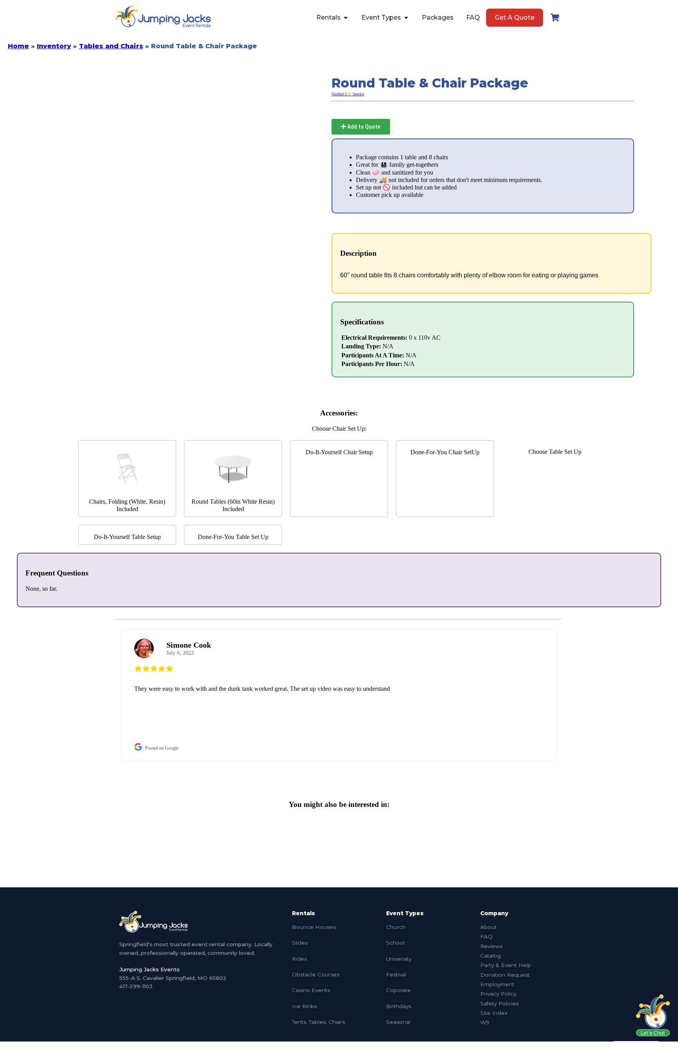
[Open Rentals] (346, 17)
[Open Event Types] (406, 17)
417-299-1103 (136, 986)
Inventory (54, 46)
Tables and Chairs (111, 46)
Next (568, 695)
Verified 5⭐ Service (348, 94)
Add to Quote (363, 126)
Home (18, 46)
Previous (109, 695)
